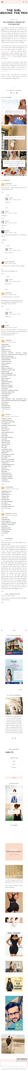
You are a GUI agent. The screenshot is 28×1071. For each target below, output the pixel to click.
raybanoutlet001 (11, 513)
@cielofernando (23, 1061)
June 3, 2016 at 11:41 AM (10, 342)
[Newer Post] (1, 630)
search (20, 689)
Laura (7, 325)
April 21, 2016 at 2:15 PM (10, 232)
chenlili (8, 414)
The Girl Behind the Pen (14, 12)
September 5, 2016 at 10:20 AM (12, 416)
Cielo (11, 198)
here (21, 732)
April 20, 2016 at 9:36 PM (11, 185)
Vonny (7, 230)
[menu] (2, 2)
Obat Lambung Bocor (12, 594)
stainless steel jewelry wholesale (13, 883)
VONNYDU (3, 240)
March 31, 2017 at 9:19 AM (11, 515)
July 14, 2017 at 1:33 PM (6, 540)
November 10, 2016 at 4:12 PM (12, 489)
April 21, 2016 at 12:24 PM (15, 199)
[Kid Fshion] (14, 991)
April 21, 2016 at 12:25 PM (11, 223)
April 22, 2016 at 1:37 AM (10, 294)
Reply (2, 192)
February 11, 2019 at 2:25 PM (7, 596)
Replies (8, 195)
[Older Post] (26, 630)
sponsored (18, 90)
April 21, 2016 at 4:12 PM (10, 263)
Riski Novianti (10, 261)
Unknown (8, 183)
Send (14, 777)
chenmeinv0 (9, 487)
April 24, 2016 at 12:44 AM (11, 327)
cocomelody (10, 90)
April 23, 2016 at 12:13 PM (15, 250)
